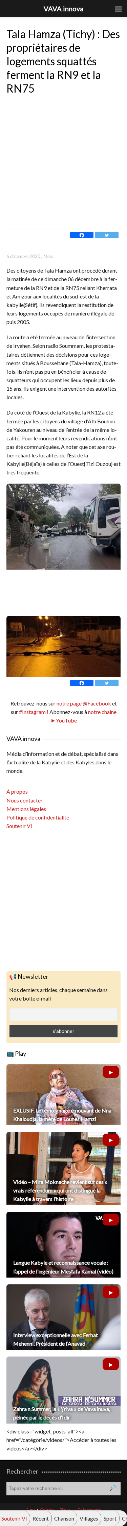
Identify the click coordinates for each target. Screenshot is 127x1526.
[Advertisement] (63, 162)
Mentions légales (26, 809)
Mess (48, 256)
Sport (110, 1518)
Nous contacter (24, 800)
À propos (17, 791)
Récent (41, 1518)
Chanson (64, 1518)
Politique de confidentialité (37, 817)
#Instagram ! (33, 712)
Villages (89, 1518)
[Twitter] (107, 235)
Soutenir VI (19, 826)
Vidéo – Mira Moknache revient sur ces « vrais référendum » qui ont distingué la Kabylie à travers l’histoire (60, 1190)
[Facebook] (81, 235)
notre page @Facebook (84, 703)
